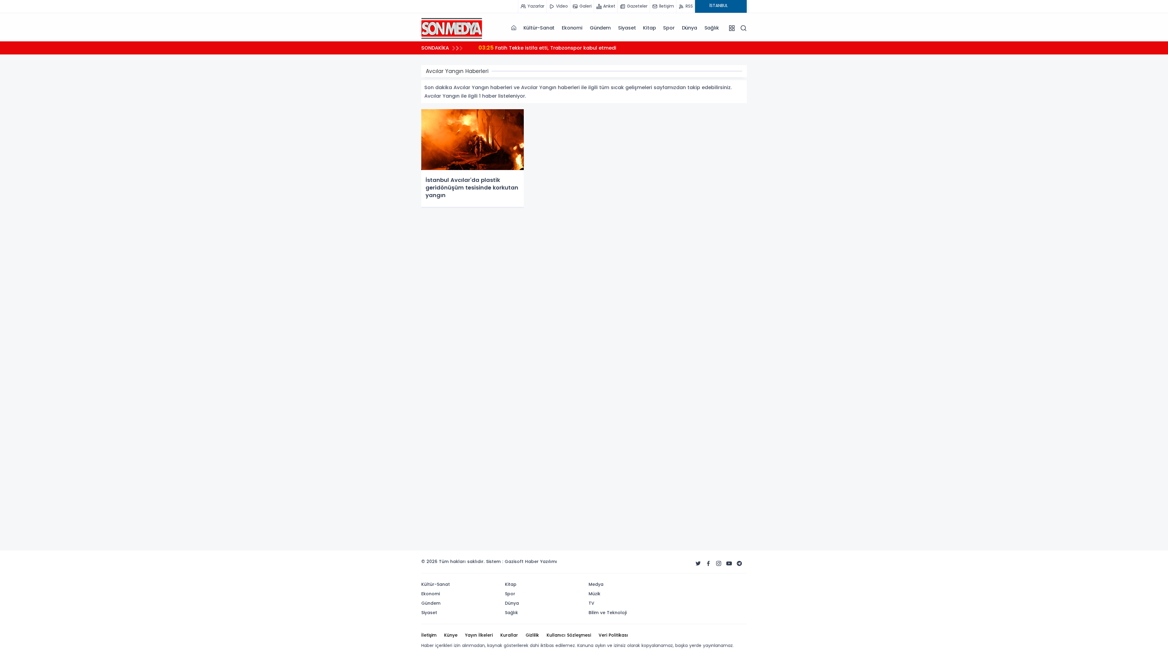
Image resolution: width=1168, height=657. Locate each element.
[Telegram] (739, 563)
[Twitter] (698, 563)
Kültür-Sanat (539, 27)
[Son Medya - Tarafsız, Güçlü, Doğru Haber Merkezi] (451, 28)
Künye (450, 635)
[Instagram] (719, 563)
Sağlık (711, 27)
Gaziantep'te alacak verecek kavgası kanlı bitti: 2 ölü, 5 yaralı (562, 47)
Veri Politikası (613, 635)
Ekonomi (572, 27)
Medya (596, 584)
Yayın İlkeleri (479, 635)
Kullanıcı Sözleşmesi (569, 635)
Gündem (600, 27)
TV (591, 603)
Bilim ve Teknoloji (608, 613)
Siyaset (627, 27)
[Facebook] (708, 563)
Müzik (594, 594)
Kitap (649, 27)
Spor (668, 27)
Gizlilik (532, 635)
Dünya (689, 27)
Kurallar (509, 635)
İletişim (428, 635)
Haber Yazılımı (541, 561)
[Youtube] (729, 563)
